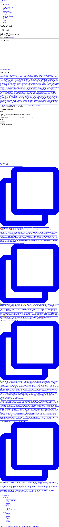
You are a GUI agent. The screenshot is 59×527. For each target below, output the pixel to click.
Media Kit (53, 104)
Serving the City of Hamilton (15, 79)
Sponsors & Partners (4, 163)
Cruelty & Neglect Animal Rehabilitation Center (21, 96)
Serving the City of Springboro (51, 81)
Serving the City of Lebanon (41, 79)
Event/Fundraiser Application (13, 104)
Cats (24, 87)
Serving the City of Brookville (12, 76)
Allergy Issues (3, 95)
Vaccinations (10, 93)
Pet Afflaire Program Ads (5, 75)
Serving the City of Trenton (6, 83)
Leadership (19, 85)
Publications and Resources (44, 104)
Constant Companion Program (51, 97)
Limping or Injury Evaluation (13, 95)
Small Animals (31, 87)
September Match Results (14, 105)
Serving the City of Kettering (28, 79)
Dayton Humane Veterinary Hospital (48, 92)
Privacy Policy (24, 105)
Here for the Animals (7, 85)
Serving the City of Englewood (19, 78)
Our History (28, 85)
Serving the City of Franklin (45, 78)
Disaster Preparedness (17, 89)
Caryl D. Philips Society (9, 101)
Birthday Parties (40, 91)
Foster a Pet (8, 507)
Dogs (27, 87)
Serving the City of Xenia (35, 84)
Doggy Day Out (36, 88)
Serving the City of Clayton (39, 76)
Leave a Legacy (19, 100)
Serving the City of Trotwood (19, 83)
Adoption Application (17, 88)
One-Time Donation (39, 97)
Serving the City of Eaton (6, 78)
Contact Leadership (35, 105)
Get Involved (6, 9)
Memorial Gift (26, 100)
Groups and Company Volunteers (37, 101)
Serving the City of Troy (31, 83)
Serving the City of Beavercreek (39, 75)
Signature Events (37, 102)
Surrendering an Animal (26, 92)
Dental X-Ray (31, 95)
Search (4, 20)
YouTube (8, 518)
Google (10, 37)
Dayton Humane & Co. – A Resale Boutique (22, 75)
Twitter (7, 520)
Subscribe (3, 122)
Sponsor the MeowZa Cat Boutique (50, 100)
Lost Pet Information (16, 92)
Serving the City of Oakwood (13, 81)
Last (18, 117)
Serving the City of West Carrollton (12, 84)
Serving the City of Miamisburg (14, 80)
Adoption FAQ (8, 88)
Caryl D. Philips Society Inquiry (12, 87)
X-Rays (41, 93)
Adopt (4, 6)
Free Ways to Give (52, 98)
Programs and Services (8, 7)
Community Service (49, 101)
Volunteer (5, 17)
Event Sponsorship (46, 102)
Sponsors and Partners (50, 85)
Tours (45, 91)
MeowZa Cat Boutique (40, 87)
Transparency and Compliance (38, 85)
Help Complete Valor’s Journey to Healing (25, 97)
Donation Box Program (32, 98)
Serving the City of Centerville (26, 76)
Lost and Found (7, 92)
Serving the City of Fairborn (32, 78)
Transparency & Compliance (25, 526)
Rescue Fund (12, 100)
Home (52, 84)
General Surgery (24, 95)
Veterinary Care (6, 8)
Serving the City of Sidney (38, 81)
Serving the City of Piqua (26, 81)
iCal (13, 37)
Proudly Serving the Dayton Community (9, 526)
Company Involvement (20, 102)
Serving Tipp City (25, 84)
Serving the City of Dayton (52, 76)
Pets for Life (43, 88)
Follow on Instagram (4, 495)
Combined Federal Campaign (6, 98)
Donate (4, 22)
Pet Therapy (50, 91)
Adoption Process (50, 87)
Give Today (6, 105)
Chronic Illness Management (49, 93)
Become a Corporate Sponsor (20, 98)
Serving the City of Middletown (29, 80)
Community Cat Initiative (38, 89)
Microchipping (22, 93)
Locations (14, 85)
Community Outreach (25, 91)
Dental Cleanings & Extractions (42, 95)
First (2, 117)
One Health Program (45, 84)
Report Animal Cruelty (8, 16)
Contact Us (5, 18)
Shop (4, 21)
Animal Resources (34, 104)
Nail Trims (16, 93)
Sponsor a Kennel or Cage (36, 100)
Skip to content (3, 0)
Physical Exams (3, 93)
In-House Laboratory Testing (32, 93)
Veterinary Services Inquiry (38, 96)
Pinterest (8, 521)
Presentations (33, 91)
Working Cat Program (15, 91)
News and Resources (7, 12)
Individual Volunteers (25, 101)
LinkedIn (8, 516)
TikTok (7, 517)
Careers (23, 85)
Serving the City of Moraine (42, 80)
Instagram (8, 514)
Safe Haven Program (27, 89)
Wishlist (2, 101)
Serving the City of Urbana (44, 83)
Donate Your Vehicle (43, 98)
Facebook (8, 513)
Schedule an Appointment (9, 15)
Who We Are (6, 4)
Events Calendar (6, 11)
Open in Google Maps (5, 69)
